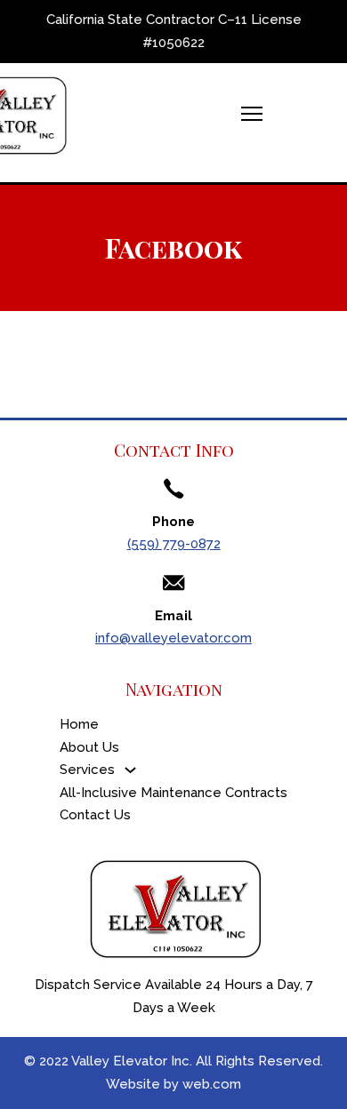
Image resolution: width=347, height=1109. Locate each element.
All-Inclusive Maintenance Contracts (173, 793)
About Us (89, 747)
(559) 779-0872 (174, 544)
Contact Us (95, 815)
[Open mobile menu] (251, 114)
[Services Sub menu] (130, 770)
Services (87, 770)
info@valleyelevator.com (173, 638)
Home (79, 724)
